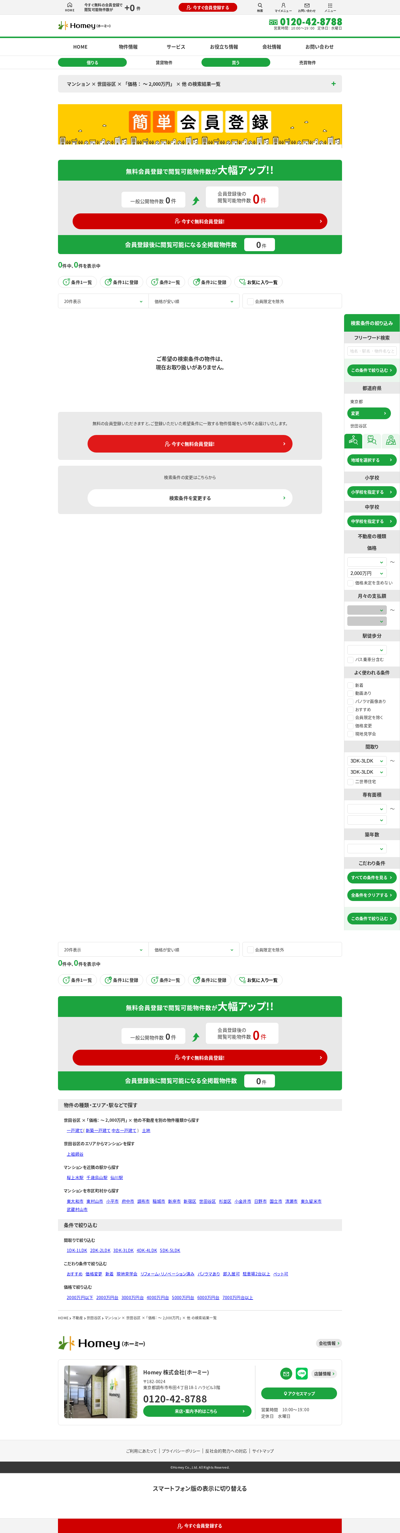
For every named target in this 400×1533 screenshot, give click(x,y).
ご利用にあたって (141, 1451)
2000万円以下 (80, 1297)
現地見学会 (365, 733)
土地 (146, 1130)
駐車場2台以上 (256, 1274)
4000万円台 (158, 1297)
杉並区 (225, 1201)
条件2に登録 (213, 282)
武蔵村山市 (77, 1209)
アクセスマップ (301, 1393)
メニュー (330, 10)
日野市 (260, 1201)
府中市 (128, 1201)
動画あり (363, 693)
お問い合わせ (307, 10)
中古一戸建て (124, 1130)
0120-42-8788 (175, 1398)
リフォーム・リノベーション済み (168, 1274)
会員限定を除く (369, 717)
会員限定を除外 (269, 301)
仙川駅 (116, 1177)
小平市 (112, 1201)
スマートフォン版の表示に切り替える (200, 1488)
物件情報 (128, 46)
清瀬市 (291, 1201)
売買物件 (307, 62)
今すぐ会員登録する (211, 7)
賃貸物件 (164, 62)
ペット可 (280, 1274)
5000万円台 (183, 1297)
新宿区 (190, 1201)
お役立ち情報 (224, 46)
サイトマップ (263, 1451)
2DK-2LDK (100, 1250)
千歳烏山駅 (96, 1177)
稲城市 (159, 1201)
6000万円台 (208, 1297)
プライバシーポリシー (181, 1451)
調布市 (143, 1201)
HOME (69, 10)
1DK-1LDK (77, 1250)
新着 (359, 685)
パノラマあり (209, 1274)
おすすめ (363, 709)
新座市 (174, 1201)
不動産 (77, 1317)
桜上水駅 (75, 1177)
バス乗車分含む (369, 659)
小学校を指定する (367, 492)
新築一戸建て (98, 1130)
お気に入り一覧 (262, 282)
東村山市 (94, 1201)
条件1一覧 (81, 282)
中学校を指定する (367, 521)
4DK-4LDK (147, 1250)
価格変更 (363, 725)
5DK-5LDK (170, 1250)
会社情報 (271, 46)
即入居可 (231, 1274)
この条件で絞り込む (369, 370)
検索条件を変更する (190, 497)
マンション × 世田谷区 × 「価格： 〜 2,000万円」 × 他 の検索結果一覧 (143, 83)
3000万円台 (133, 1297)
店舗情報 (322, 1373)
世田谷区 (207, 1201)
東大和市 (75, 1201)
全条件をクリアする (369, 895)
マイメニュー (283, 10)
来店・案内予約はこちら (196, 1411)
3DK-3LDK (123, 1250)
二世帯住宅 (365, 781)
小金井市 (243, 1201)
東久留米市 (311, 1201)
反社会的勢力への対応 (226, 1451)
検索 (260, 10)
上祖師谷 (75, 1154)
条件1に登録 (125, 282)
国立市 (276, 1201)
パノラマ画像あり (370, 701)
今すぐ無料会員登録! (203, 221)
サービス (176, 46)
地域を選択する (365, 460)
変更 (355, 413)
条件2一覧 (170, 282)
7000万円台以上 (238, 1297)
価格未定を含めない (373, 582)
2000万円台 (107, 1297)
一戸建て (75, 1130)
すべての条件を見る (369, 877)
